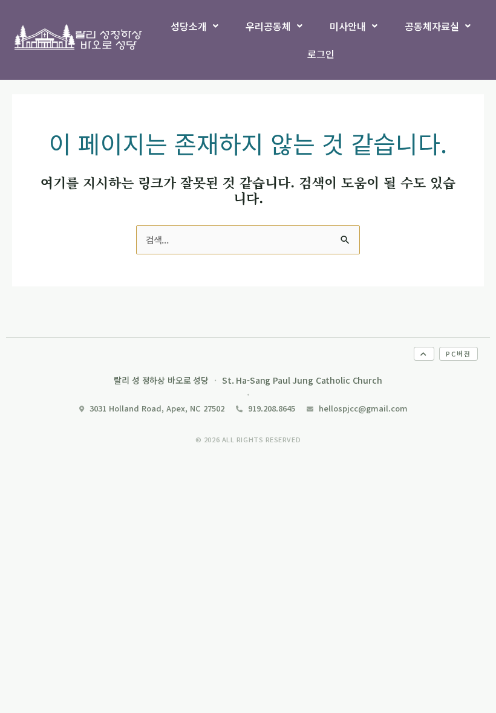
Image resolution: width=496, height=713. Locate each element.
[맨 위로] (424, 354)
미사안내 (348, 26)
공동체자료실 (432, 26)
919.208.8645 (271, 408)
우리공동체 (268, 26)
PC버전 (458, 353)
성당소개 (189, 26)
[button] (194, 26)
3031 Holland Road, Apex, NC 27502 (157, 408)
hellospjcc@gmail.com (363, 408)
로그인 (320, 54)
